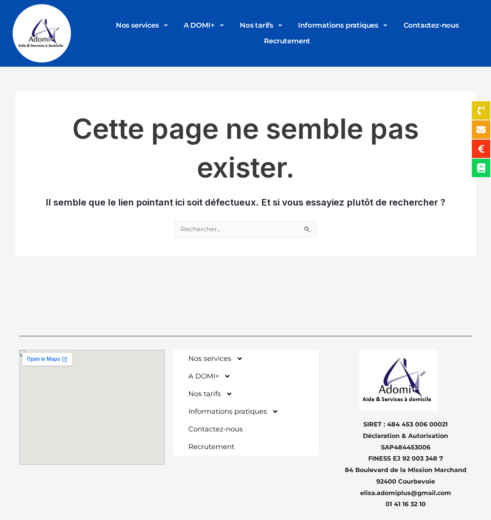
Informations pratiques (338, 25)
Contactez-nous (431, 25)
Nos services (137, 25)
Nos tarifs (256, 25)
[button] (142, 26)
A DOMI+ (199, 25)
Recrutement (287, 41)
